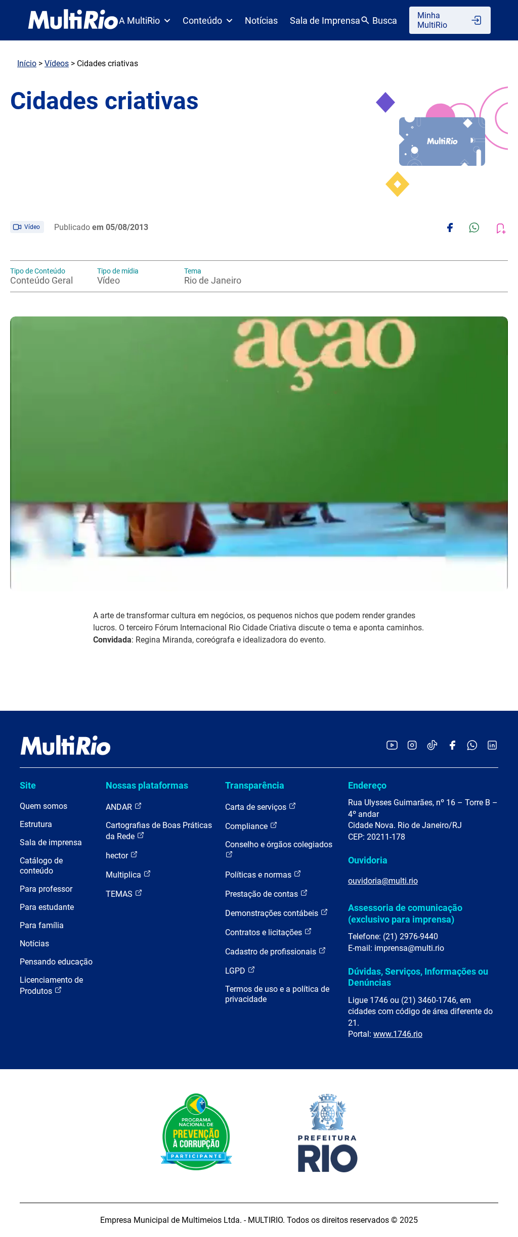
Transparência (254, 785)
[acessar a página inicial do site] (73, 20)
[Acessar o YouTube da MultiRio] (392, 746)
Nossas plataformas (147, 785)
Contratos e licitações (264, 932)
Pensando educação (56, 962)
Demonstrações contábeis (272, 913)
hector (118, 855)
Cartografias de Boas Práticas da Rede (159, 830)
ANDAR (120, 807)
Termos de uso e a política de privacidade (277, 994)
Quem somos (43, 806)
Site (28, 785)
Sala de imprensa (51, 842)
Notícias (261, 20)
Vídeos (57, 63)
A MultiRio (139, 20)
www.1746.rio (397, 1034)
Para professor (46, 889)
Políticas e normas (259, 875)
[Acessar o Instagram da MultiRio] (412, 746)
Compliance (247, 826)
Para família (42, 925)
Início (26, 63)
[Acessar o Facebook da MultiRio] (452, 746)
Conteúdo (202, 20)
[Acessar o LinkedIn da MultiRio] (492, 746)
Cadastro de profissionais (271, 951)
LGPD (236, 971)
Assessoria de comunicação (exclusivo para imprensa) (405, 913)
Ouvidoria (367, 860)
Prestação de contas (262, 894)
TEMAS (120, 894)
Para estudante (47, 907)
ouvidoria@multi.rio (383, 881)
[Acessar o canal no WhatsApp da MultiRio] (472, 746)
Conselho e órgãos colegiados (278, 844)
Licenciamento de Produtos (51, 985)
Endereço (367, 785)
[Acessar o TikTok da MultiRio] (432, 746)
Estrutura (36, 824)
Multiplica (124, 875)
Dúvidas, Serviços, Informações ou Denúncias (418, 977)
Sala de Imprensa (325, 20)
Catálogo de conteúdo (41, 866)
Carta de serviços (256, 807)
